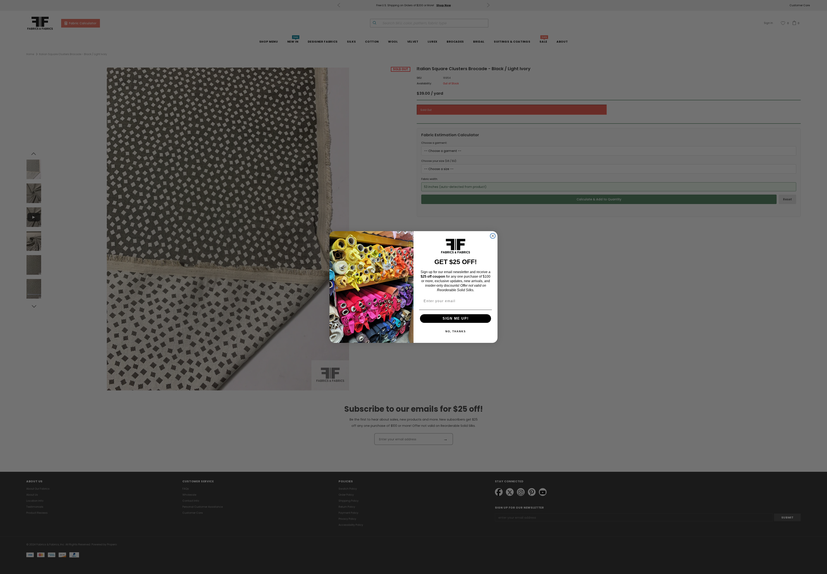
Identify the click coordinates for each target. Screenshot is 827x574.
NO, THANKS (455, 331)
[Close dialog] (492, 235)
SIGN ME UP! (456, 318)
